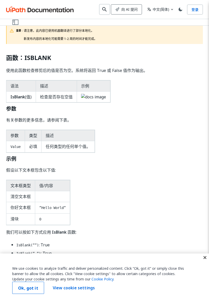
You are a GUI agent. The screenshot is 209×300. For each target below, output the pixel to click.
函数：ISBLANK (28, 58)
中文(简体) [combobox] (158, 9)
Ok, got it (28, 288)
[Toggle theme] (180, 9)
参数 (11, 108)
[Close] (204, 257)
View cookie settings (74, 288)
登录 (195, 9)
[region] (104, 276)
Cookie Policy (102, 279)
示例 (11, 158)
